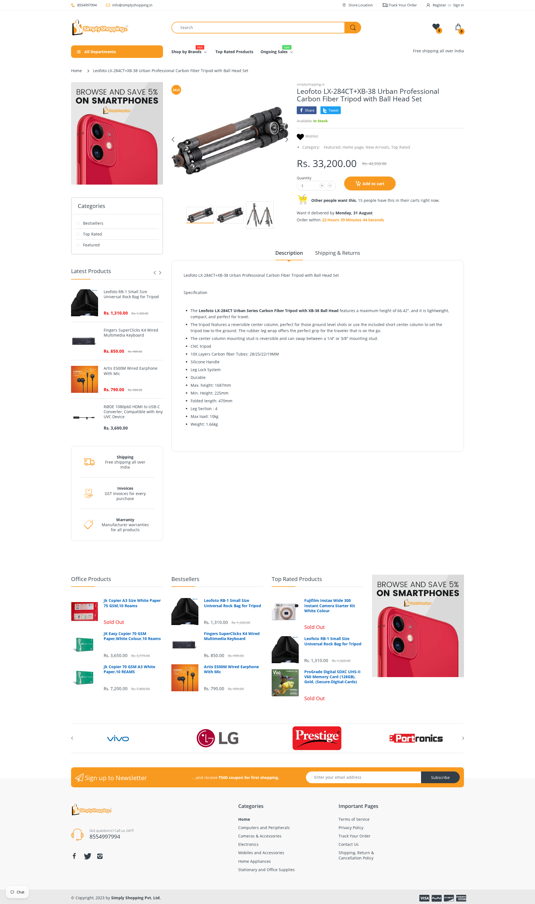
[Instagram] (100, 856)
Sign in (458, 5)
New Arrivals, (378, 147)
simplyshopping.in (311, 84)
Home (76, 70)
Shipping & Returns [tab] (337, 252)
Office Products (91, 579)
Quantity (304, 177)
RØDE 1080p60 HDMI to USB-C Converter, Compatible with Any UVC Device (133, 411)
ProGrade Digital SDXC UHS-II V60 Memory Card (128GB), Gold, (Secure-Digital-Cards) (332, 676)
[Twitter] (87, 856)
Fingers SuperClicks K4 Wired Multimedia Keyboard (131, 333)
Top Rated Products (297, 579)
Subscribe (440, 777)
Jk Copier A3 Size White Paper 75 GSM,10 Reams (132, 603)
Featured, (332, 147)
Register (439, 5)
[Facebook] (74, 856)
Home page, (353, 147)
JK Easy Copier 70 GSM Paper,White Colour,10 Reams (132, 636)
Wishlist (311, 136)
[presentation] (154, 272)
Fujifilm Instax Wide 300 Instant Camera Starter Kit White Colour (329, 605)
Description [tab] (289, 252)
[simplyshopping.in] (117, 27)
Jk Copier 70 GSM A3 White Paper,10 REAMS (129, 669)
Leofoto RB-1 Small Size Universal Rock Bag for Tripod (131, 294)
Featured (91, 245)
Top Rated (92, 234)
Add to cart (373, 183)
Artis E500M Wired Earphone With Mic (130, 371)
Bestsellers (93, 223)
